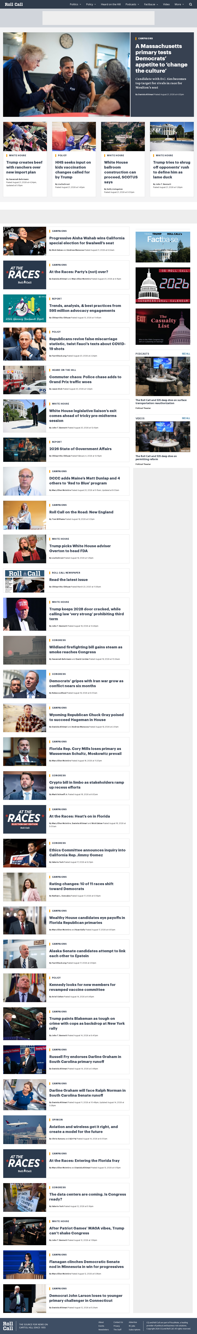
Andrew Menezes (75, 250)
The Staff (117, 1329)
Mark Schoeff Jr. (60, 794)
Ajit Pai (72, 1139)
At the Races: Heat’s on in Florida (79, 816)
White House (17, 155)
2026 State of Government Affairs (80, 449)
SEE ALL (186, 354)
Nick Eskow (57, 250)
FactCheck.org (59, 356)
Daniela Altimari (146, 94)
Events (101, 1326)
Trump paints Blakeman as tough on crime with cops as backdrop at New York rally (87, 1023)
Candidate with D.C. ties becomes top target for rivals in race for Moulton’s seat (160, 83)
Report (57, 299)
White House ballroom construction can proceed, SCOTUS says (121, 172)
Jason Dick (57, 389)
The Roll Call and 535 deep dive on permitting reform (156, 457)
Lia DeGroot (64, 184)
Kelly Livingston (115, 189)
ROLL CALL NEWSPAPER (66, 573)
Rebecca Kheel (59, 693)
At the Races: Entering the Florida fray (84, 1161)
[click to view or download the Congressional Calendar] (163, 285)
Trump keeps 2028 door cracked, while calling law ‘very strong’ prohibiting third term (86, 614)
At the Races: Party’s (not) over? (78, 272)
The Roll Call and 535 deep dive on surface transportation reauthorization (161, 401)
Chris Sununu (58, 1139)
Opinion (57, 1120)
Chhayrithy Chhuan (61, 318)
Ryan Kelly (80, 930)
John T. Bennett (163, 184)
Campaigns (145, 38)
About (101, 1322)
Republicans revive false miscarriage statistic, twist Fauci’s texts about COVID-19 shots (87, 344)
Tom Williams (58, 519)
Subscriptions (134, 1329)
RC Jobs (132, 1326)
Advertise (133, 1322)
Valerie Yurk (58, 862)
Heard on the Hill (64, 370)
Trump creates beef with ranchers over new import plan (24, 167)
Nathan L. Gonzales (61, 896)
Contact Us (118, 1322)
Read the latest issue (68, 580)
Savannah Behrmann (19, 179)
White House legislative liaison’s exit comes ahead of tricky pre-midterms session (83, 416)
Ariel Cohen (58, 997)
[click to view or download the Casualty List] (163, 326)
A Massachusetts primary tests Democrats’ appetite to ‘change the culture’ (161, 58)
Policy (62, 155)
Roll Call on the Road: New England (81, 512)
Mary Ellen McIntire (81, 279)
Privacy (117, 1326)
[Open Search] (190, 4)
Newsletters (103, 1329)
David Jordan (82, 659)
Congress (59, 640)
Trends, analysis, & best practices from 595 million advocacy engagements (85, 308)
